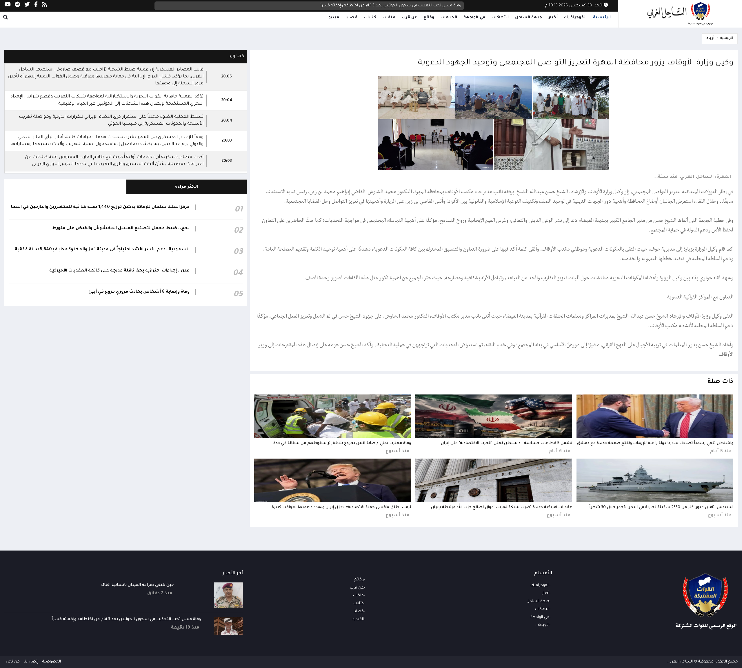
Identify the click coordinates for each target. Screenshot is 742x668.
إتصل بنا (31, 662)
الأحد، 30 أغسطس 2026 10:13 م (574, 5)
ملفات (389, 17)
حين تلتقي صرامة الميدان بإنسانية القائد (137, 585)
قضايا (351, 17)
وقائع (428, 17)
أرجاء (710, 38)
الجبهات (449, 17)
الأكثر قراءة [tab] (186, 187)
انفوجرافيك (575, 17)
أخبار (553, 17)
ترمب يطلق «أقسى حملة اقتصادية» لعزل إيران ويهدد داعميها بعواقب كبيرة (341, 507)
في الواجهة (474, 17)
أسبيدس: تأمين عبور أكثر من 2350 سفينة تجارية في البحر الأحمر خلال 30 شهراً (661, 507)
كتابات (370, 17)
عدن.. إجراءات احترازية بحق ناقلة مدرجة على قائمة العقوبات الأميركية (119, 271)
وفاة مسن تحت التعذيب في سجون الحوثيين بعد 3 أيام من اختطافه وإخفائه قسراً (391, 5)
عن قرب (409, 17)
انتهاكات (500, 17)
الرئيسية (602, 17)
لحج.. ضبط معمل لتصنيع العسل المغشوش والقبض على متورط (121, 228)
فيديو (333, 17)
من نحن (13, 662)
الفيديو (358, 619)
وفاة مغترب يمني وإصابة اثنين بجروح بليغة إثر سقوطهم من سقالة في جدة (342, 443)
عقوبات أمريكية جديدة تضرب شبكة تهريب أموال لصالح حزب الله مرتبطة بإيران (501, 507)
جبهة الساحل (528, 17)
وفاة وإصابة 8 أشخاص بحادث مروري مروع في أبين (139, 292)
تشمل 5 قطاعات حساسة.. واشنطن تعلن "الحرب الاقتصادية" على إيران (506, 443)
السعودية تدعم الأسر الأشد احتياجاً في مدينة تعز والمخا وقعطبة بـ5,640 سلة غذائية (102, 249)
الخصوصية (51, 662)
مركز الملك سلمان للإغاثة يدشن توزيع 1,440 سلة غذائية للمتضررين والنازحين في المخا (100, 207)
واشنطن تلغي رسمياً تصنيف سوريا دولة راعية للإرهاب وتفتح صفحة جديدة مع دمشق (655, 443)
